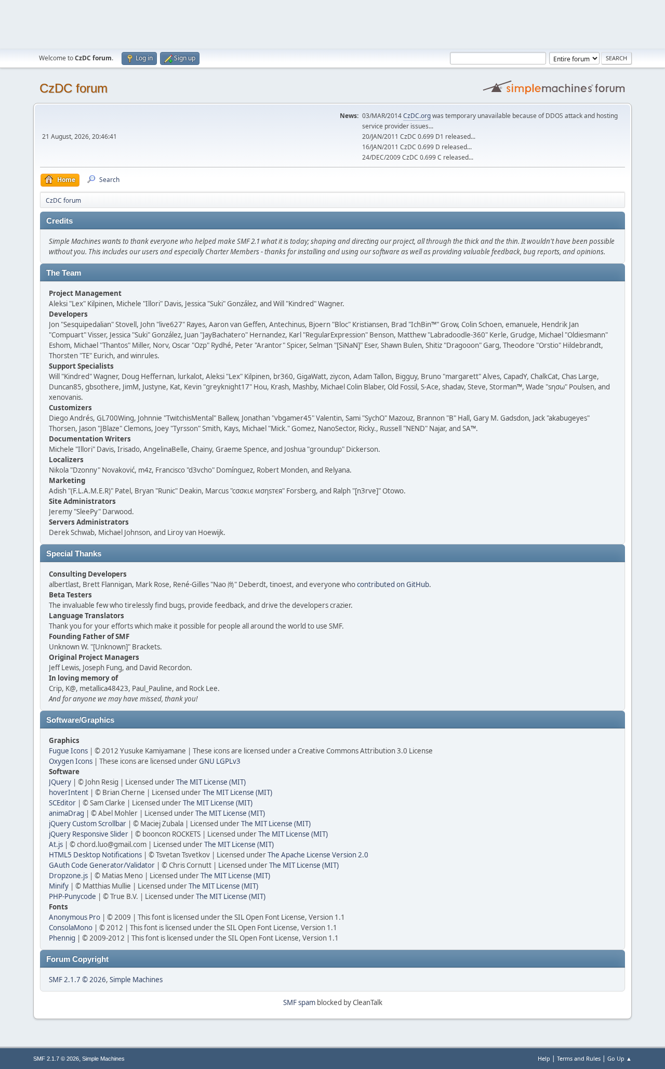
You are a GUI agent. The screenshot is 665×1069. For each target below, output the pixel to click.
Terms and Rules (579, 1058)
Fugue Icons (68, 750)
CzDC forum (73, 88)
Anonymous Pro (74, 917)
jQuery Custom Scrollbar (87, 823)
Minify (59, 886)
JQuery (60, 782)
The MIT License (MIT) (211, 782)
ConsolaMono (70, 927)
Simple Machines (136, 979)
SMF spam (299, 1002)
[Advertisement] (332, 23)
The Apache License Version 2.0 (318, 854)
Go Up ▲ (619, 1058)
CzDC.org (417, 115)
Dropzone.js (68, 875)
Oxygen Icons (70, 761)
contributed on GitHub (393, 584)
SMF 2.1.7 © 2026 (77, 979)
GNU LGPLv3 (220, 761)
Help (544, 1058)
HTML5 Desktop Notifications (95, 854)
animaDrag (66, 813)
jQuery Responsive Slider (88, 834)
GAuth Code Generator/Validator (102, 865)
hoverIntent (68, 792)
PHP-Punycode (72, 896)
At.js (56, 844)
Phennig (62, 938)
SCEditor (62, 802)
